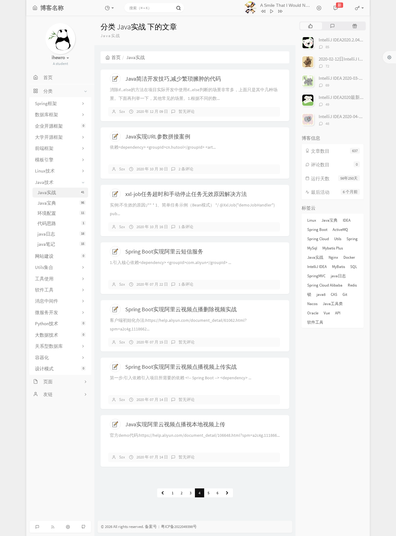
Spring (352, 238)
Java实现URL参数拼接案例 (157, 136)
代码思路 (60, 223)
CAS (334, 294)
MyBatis (338, 266)
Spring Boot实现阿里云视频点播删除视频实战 (181, 309)
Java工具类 (333, 303)
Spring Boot (317, 229)
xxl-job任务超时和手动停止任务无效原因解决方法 (186, 194)
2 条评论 (186, 169)
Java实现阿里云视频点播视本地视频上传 (175, 424)
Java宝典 (60, 203)
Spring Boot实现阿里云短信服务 (164, 251)
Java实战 (60, 192)
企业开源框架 (59, 126)
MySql (312, 248)
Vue (327, 313)
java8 (320, 294)
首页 (116, 57)
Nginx (333, 257)
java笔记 (60, 244)
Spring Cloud (318, 238)
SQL (353, 266)
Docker (349, 257)
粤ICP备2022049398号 (179, 526)
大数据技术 (59, 335)
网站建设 (59, 256)
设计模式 (59, 369)
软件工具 (315, 322)
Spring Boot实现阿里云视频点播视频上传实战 (181, 366)
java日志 (60, 234)
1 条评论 (186, 226)
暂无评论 (187, 111)
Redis (352, 285)
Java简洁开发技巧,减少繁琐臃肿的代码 (173, 78)
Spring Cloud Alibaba (324, 285)
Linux (311, 220)
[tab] (310, 26)
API (337, 313)
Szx (122, 111)
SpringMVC (316, 276)
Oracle (312, 313)
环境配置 (60, 213)
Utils (337, 238)
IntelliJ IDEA (317, 266)
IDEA (347, 220)
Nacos (312, 303)
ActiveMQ (340, 229)
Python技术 (59, 323)
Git (344, 294)
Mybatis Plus (332, 248)
